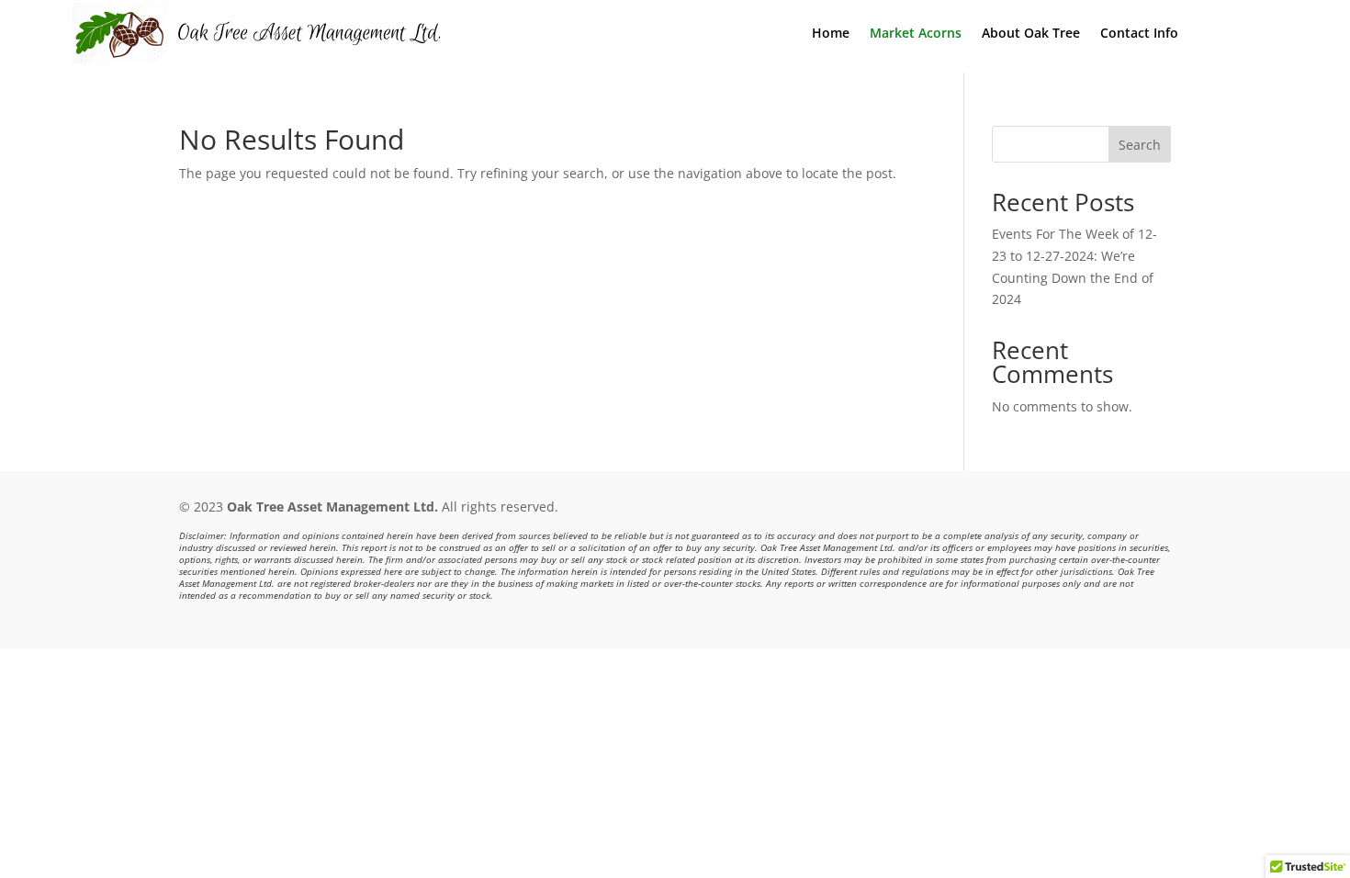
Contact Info (1139, 34)
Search (1140, 144)
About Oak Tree (1031, 34)
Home (830, 34)
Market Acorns (916, 34)
